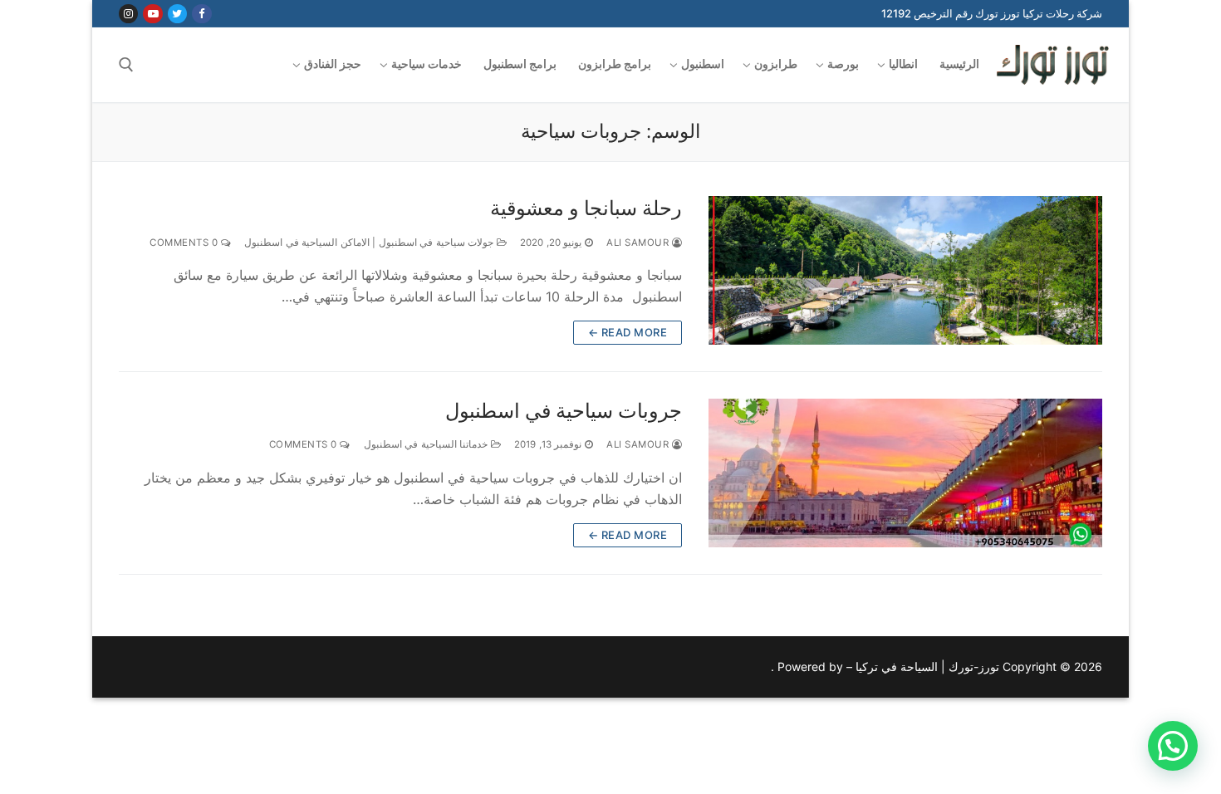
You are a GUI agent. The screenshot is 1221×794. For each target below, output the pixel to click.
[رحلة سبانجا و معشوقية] (905, 270)
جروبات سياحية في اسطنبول (563, 411)
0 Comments (185, 242)
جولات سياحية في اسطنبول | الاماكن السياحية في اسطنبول (370, 242)
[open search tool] (126, 64)
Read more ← (628, 332)
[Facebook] (201, 13)
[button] (1173, 746)
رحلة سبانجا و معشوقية (586, 208)
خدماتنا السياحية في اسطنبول (427, 444)
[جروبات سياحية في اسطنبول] (905, 473)
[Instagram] (128, 13)
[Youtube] (152, 13)
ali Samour (639, 242)
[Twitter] (177, 13)
